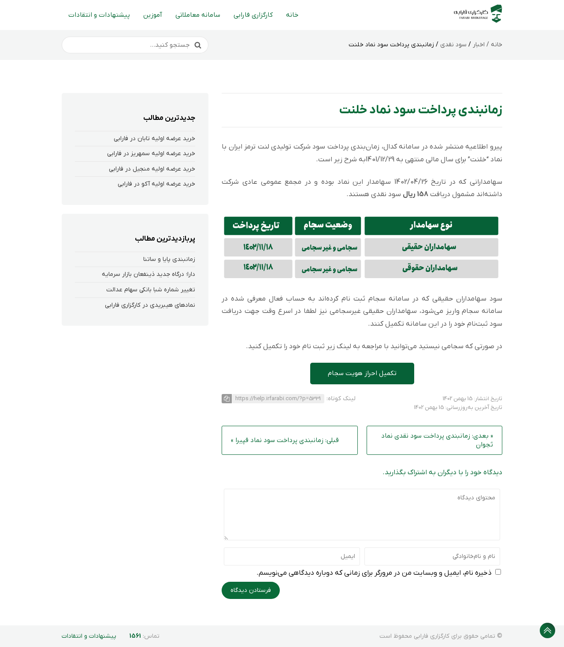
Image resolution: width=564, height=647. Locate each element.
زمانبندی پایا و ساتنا (169, 259)
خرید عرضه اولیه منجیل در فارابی (152, 169)
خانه (292, 15)
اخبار (479, 45)
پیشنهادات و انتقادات (99, 15)
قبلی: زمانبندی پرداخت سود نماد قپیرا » (285, 440)
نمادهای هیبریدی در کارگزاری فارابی (150, 305)
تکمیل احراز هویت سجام (362, 373)
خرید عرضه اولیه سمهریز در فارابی (151, 153)
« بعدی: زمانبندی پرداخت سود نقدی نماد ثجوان (437, 440)
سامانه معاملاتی (197, 15)
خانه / (493, 45)
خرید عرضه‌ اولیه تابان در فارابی (154, 138)
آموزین (152, 15)
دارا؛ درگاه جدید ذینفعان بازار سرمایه (148, 274)
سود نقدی (453, 45)
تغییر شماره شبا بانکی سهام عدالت (150, 290)
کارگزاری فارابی (253, 15)
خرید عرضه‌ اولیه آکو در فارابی (156, 184)
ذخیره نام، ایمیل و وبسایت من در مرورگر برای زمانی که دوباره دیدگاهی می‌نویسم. (374, 573)
